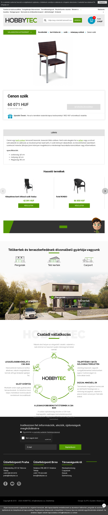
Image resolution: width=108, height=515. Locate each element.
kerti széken (20, 140)
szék (66, 32)
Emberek (58, 12)
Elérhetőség (67, 476)
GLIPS (86, 501)
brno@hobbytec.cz (40, 476)
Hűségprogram (15, 12)
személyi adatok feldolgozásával (46, 432)
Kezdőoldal (42, 32)
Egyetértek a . (41, 432)
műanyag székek (77, 32)
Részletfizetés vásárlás (63, 9)
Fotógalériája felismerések (31, 9)
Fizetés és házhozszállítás (12, 9)
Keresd (77, 20)
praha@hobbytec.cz (10, 476)
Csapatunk (66, 471)
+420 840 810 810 (10, 473)
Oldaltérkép (50, 501)
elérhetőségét (49, 12)
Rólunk (64, 473)
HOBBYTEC (27, 501)
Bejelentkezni (70, 447)
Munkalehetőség (68, 468)
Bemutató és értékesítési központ (32, 12)
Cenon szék (91, 32)
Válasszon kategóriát (18, 32)
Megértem (102, 2)
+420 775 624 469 (40, 473)
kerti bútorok (55, 32)
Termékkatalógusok (47, 9)
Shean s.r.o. (100, 501)
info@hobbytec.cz (38, 501)
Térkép (5, 471)
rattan (80, 140)
